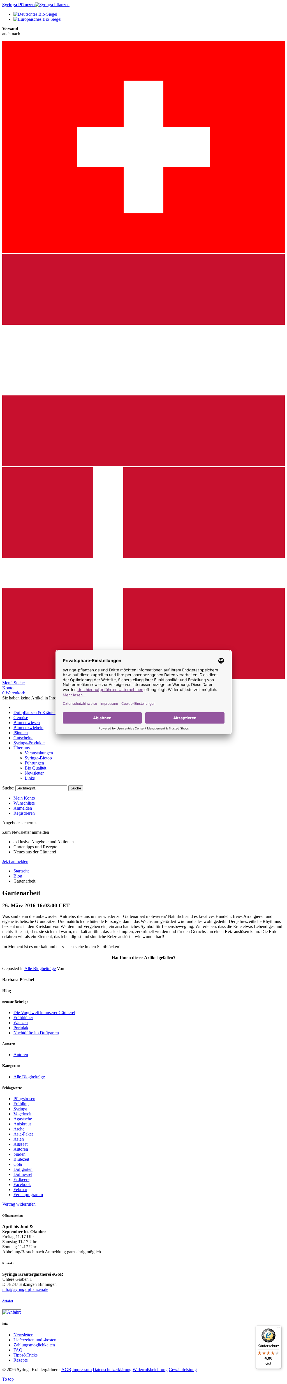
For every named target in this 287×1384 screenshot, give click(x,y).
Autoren (20, 1054)
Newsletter (23, 1334)
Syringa (20, 1108)
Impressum (82, 1369)
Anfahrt (7, 1300)
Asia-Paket (23, 1134)
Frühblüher (23, 1017)
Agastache (22, 1118)
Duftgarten (23, 1169)
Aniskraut (22, 1124)
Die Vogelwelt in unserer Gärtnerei (44, 1012)
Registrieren (24, 813)
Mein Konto (24, 798)
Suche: (8, 788)
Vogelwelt (22, 1113)
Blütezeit (21, 1159)
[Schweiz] (143, 251)
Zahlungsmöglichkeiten (34, 1344)
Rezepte (20, 1360)
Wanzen (20, 1022)
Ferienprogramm (28, 1194)
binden (19, 1154)
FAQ (17, 1350)
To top (8, 1379)
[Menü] (278, 1328)
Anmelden (22, 808)
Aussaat (20, 1144)
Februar (20, 1189)
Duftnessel (22, 1174)
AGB (66, 1369)
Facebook (22, 1184)
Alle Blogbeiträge (40, 968)
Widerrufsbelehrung (150, 1369)
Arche (18, 1129)
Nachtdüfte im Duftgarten (36, 1032)
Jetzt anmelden (15, 861)
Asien (18, 1139)
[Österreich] (143, 464)
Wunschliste (24, 803)
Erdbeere (21, 1179)
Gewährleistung (183, 1369)
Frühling (21, 1103)
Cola (17, 1164)
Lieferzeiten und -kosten (34, 1339)
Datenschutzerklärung (112, 1369)
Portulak (20, 1027)
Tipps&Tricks (25, 1355)
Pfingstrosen (24, 1098)
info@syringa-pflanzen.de (25, 1289)
